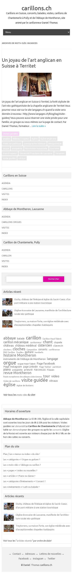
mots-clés (22, 394)
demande (19, 426)
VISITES (5, 194)
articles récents (24, 540)
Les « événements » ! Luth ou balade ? (21, 487)
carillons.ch (37, 8)
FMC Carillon (9, 352)
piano (7, 369)
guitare (29, 352)
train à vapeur (10, 153)
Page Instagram (12, 366)
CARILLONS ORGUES (11, 222)
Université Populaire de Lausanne (36, 153)
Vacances (60, 153)
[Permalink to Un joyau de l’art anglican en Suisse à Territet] (37, 97)
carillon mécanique (16, 342)
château (8, 345)
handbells (39, 352)
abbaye (9, 338)
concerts (42, 349)
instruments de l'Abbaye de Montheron (24, 359)
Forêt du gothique (12, 143)
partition (57, 367)
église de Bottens (25, 385)
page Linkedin (30, 367)
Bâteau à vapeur (21, 138)
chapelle (58, 342)
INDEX (5, 199)
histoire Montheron (19, 355)
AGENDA (6, 183)
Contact (17, 553)
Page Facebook (46, 363)
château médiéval (25, 345)
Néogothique (54, 143)
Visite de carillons (11, 381)
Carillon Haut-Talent (52, 339)
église (35, 138)
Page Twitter (45, 367)
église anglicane (48, 138)
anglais (6, 138)
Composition (32, 350)
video (55, 376)
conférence (54, 350)
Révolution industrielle (36, 148)
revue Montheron (17, 372)
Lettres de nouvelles (50, 553)
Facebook (24, 558)
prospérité (17, 148)
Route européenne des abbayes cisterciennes (22, 377)
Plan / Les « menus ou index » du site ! (21, 454)
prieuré (28, 369)
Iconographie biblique (34, 143)
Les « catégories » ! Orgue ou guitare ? (21, 459)
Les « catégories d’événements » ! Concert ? (24, 481)
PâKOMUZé (40, 370)
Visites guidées (10, 133)
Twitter (51, 558)
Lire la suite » (39, 126)
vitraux (22, 158)
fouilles (19, 352)
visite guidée (9, 158)
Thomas (35, 565)
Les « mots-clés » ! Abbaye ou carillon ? (22, 465)
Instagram (38, 558)
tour (46, 376)
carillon (33, 337)
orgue (6, 148)
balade (21, 338)
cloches (19, 349)
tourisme (54, 148)
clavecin (58, 345)
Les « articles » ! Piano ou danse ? (19, 476)
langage (52, 358)
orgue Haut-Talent (26, 364)
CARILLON (6, 255)
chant (48, 342)
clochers (7, 350)
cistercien (45, 345)
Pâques (50, 370)
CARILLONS (7, 188)
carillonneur (36, 342)
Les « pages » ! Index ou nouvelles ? (20, 470)
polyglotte (17, 370)
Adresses (30, 553)
